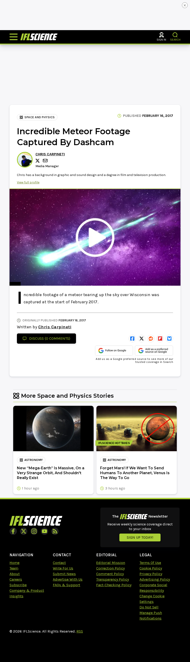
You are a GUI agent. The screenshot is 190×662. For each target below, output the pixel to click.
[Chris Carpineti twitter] (38, 161)
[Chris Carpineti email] (45, 160)
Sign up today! (140, 537)
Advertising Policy (154, 579)
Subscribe (18, 585)
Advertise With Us (67, 579)
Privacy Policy (150, 574)
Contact (59, 562)
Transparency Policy (112, 579)
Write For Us (63, 568)
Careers (16, 579)
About (15, 574)
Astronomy (33, 460)
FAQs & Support (66, 585)
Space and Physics (39, 117)
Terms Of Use (150, 562)
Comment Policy (110, 574)
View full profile (28, 182)
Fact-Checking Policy (113, 585)
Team (14, 568)
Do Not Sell (148, 607)
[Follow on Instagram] (34, 531)
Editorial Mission (110, 562)
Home (14, 562)
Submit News (64, 574)
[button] (175, 35)
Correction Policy (110, 568)
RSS (79, 631)
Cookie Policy (150, 568)
